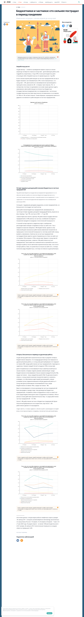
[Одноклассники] (7, 24)
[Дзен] (70, 26)
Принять (49, 613)
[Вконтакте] (5, 24)
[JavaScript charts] (21, 101)
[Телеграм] (63, 26)
